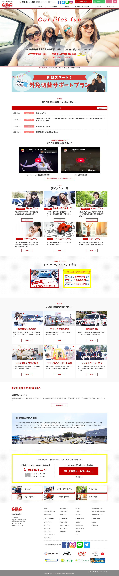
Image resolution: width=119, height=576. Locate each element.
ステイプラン (47, 537)
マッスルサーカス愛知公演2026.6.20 (38, 175)
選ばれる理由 (63, 522)
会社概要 (78, 508)
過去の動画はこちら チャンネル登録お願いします (60, 178)
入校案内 (66, 6)
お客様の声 (63, 531)
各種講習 (94, 522)
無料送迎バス (79, 525)
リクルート (110, 6)
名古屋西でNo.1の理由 (82, 6)
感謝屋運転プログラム (98, 514)
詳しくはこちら (61, 405)
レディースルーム (65, 525)
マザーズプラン (48, 528)
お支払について (80, 528)
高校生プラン (47, 522)
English (78, 531)
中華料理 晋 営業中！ (43, 126)
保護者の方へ (63, 508)
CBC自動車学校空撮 (80, 175)
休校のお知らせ (41, 113)
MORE (28, 220)
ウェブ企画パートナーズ (101, 571)
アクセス (98, 6)
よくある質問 (63, 511)
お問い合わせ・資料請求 (98, 511)
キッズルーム (63, 528)
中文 (77, 534)
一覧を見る (101, 108)
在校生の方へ (47, 514)
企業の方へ (95, 525)
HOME (45, 508)
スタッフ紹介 (63, 514)
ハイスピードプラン (49, 534)
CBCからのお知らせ (49, 511)
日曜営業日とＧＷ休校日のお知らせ (47, 132)
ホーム (40, 6)
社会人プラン (47, 531)
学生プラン (47, 525)
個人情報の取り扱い (97, 508)
